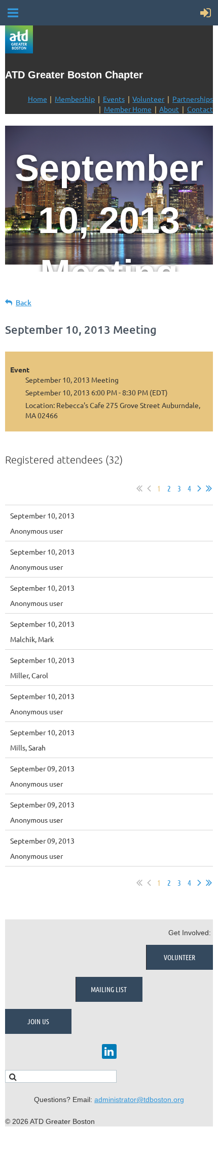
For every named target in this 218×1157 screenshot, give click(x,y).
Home (37, 98)
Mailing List (109, 989)
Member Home (128, 108)
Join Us (38, 1021)
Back (23, 302)
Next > (199, 488)
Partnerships (192, 98)
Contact (200, 108)
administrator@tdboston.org (139, 1099)
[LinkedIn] (109, 1051)
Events (114, 98)
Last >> (209, 488)
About (169, 108)
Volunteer (148, 98)
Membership (75, 98)
